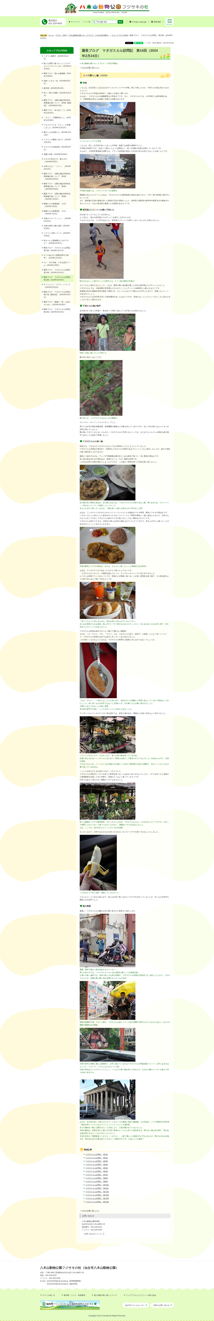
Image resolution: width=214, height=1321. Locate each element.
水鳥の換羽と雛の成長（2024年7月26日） (57, 227)
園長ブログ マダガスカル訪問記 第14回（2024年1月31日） (58, 271)
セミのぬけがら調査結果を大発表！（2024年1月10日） (56, 256)
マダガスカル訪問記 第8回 (96, 1178)
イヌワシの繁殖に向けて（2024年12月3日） (57, 141)
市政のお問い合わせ (161, 1305)
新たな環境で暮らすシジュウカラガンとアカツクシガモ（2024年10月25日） (57, 66)
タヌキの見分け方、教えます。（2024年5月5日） (56, 160)
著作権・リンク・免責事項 (74, 1295)
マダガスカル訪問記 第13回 (97, 1195)
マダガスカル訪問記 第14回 (97, 1198)
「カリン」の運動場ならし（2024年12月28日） (57, 119)
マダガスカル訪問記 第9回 (96, 1181)
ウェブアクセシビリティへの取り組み (141, 1295)
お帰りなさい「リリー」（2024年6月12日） (57, 167)
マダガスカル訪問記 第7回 (96, 1175)
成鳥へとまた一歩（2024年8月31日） (57, 82)
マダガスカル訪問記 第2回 (96, 1158)
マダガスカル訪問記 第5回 (96, 1168)
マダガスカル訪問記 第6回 (96, 1171)
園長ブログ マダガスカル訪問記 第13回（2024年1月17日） (58, 249)
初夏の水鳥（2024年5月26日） (56, 154)
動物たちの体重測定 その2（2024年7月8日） (55, 205)
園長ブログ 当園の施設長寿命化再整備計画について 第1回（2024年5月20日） (57, 176)
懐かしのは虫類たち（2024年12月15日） (57, 133)
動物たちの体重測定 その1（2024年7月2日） (55, 212)
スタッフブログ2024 (120, 35)
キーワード (75, 22)
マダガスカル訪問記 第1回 (96, 1154)
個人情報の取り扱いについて (105, 1295)
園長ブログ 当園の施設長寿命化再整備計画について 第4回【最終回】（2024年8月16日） (57, 102)
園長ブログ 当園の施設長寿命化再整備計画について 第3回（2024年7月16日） (57, 196)
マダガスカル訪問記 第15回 (97, 1202)
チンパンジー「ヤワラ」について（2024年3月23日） (57, 286)
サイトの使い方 (48, 1295)
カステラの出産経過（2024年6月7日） (57, 148)
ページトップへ (169, 1262)
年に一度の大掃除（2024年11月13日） (57, 94)
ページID (87, 22)
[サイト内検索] (93, 21)
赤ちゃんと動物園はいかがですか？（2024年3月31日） (56, 241)
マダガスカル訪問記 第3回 (96, 1161)
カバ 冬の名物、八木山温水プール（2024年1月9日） (57, 264)
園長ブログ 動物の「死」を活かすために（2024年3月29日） (57, 303)
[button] (156, 22)
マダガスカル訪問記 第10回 (97, 1185)
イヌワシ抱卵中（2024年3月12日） (56, 57)
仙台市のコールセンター (135, 1305)
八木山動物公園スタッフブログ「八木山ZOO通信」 (89, 35)
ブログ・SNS (61, 35)
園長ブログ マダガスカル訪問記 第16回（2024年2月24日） (58, 278)
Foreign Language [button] (139, 22)
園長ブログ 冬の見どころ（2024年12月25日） (57, 111)
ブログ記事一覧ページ (90, 68)
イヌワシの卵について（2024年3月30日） (57, 234)
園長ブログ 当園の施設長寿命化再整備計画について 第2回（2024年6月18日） (57, 186)
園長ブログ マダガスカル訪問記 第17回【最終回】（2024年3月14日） (58, 294)
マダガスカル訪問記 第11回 (97, 1188)
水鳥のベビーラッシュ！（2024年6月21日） (57, 219)
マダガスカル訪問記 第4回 (96, 1165)
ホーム (51, 35)
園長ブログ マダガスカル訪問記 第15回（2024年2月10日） (58, 310)
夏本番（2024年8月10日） (54, 88)
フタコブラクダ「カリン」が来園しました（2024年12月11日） (57, 126)
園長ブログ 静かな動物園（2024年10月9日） (57, 74)
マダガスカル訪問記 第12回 (97, 1192)
